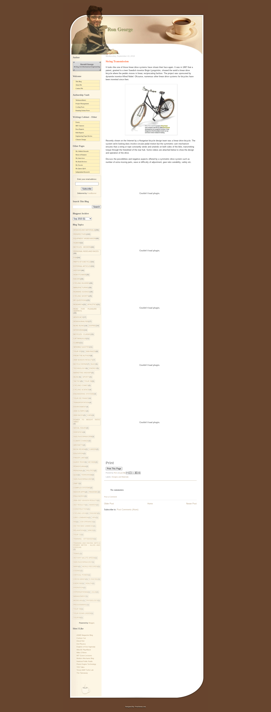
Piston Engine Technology (86, 664)
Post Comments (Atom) (127, 509)
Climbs (76, 343)
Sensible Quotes (81, 347)
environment (79, 407)
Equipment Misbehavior (84, 238)
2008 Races (91, 351)
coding (76, 571)
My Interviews (80, 158)
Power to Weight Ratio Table (86, 421)
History (77, 270)
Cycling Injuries (81, 283)
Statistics (78, 432)
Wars (75, 566)
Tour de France (81, 398)
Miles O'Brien (82, 652)
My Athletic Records (82, 151)
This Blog (79, 81)
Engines (94, 513)
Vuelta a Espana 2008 (82, 436)
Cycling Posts (80, 107)
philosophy (79, 496)
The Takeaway (82, 673)
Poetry (78, 122)
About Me (79, 85)
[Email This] (127, 472)
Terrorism (86, 475)
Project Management (82, 103)
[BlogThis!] (130, 472)
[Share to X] (133, 472)
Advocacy (78, 317)
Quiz (75, 475)
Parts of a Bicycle (82, 262)
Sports (86, 377)
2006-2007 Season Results (85, 500)
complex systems (81, 488)
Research (78, 304)
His (74, 522)
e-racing (93, 579)
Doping (92, 326)
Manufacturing (80, 287)
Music (76, 377)
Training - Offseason (83, 539)
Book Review (79, 449)
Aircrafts (78, 445)
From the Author (81, 356)
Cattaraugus (79, 338)
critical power (80, 575)
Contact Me (79, 88)
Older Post (109, 503)
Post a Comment (110, 497)
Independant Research (83, 172)
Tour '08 (88, 381)
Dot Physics (81, 644)
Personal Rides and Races (85, 251)
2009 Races (78, 415)
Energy (93, 368)
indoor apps (79, 492)
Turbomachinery (81, 100)
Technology (79, 368)
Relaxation (78, 530)
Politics (90, 471)
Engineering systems (83, 394)
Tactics (77, 381)
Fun (75, 258)
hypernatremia (80, 592)
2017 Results (79, 505)
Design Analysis (80, 321)
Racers (76, 279)
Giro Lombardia (80, 517)
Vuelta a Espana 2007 (82, 479)
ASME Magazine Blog (85, 635)
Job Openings (86, 522)
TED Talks (81, 667)
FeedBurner (91, 193)
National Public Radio (85, 661)
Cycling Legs (79, 513)
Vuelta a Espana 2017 (82, 562)
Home (150, 503)
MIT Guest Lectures (84, 655)
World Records (90, 566)
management (79, 596)
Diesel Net (80, 641)
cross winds (79, 579)
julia (94, 592)
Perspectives (79, 234)
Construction (80, 509)
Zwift (76, 483)
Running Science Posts (83, 110)
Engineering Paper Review (84, 136)
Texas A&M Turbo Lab (85, 670)
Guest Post (79, 462)
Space (90, 530)
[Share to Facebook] (136, 472)
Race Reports (80, 129)
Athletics (92, 304)
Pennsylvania (79, 466)
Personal (78, 471)
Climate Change (81, 139)
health (89, 583)
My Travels (79, 165)
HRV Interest (80, 126)
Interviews (78, 330)
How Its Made (79, 275)
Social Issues (79, 428)
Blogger (91, 623)
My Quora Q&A (81, 168)
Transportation (81, 402)
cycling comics (80, 385)
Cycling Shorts (81, 296)
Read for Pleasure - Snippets (86, 310)
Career (92, 449)
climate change (80, 441)
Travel (76, 554)
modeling (78, 600)
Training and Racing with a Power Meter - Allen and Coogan (86, 545)
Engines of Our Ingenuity (86, 647)
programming (80, 605)
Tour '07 (77, 351)
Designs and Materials (120, 477)
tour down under (82, 613)
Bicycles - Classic (81, 334)
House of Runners (81, 155)
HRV (94, 517)
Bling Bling (78, 326)
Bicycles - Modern (82, 247)
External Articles (82, 266)
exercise (77, 583)
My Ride (91, 462)
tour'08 (77, 618)
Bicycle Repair (80, 364)
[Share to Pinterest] (139, 472)
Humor (76, 243)
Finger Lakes (79, 458)
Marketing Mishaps (82, 373)
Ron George (120, 29)
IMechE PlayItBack (84, 650)
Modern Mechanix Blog (85, 658)
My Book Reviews (81, 162)
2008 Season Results (83, 360)
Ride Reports (80, 132)
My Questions (80, 300)
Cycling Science (81, 390)
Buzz (93, 364)
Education (78, 453)
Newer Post (191, 503)
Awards (92, 505)
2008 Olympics (79, 411)
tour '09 (77, 609)
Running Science (81, 292)
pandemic (93, 492)
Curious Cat (81, 638)
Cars (89, 415)
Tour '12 (77, 535)
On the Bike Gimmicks (83, 526)
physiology (92, 600)
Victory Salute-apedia (84, 558)
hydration (78, 588)
